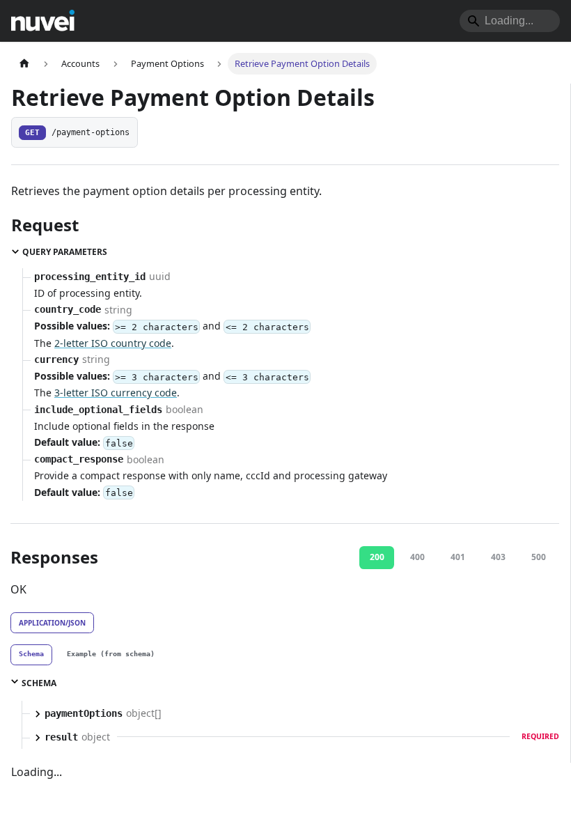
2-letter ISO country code (112, 343)
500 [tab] (538, 557)
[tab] (31, 654)
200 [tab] (377, 557)
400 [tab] (417, 557)
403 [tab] (498, 557)
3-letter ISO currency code (115, 392)
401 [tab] (458, 557)
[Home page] (24, 64)
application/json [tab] (52, 623)
